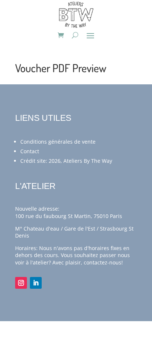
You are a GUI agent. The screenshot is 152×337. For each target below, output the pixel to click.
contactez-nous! (103, 262)
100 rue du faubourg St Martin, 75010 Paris (68, 216)
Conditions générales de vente (58, 141)
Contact (29, 151)
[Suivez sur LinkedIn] (36, 283)
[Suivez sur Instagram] (21, 283)
